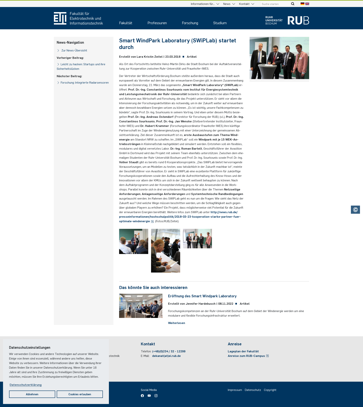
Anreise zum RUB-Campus (247, 355)
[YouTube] (149, 394)
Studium (220, 22)
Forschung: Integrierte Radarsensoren (85, 82)
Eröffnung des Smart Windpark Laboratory (202, 296)
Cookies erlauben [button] (79, 394)
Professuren (157, 22)
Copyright (270, 389)
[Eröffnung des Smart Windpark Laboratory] (140, 305)
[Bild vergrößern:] (133, 241)
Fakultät (125, 22)
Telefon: (146, 351)
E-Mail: (145, 355)
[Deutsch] (302, 3)
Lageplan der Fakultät (243, 351)
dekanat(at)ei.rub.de (166, 355)
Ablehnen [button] (32, 394)
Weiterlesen (176, 323)
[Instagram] (155, 394)
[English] (307, 3)
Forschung (190, 22)
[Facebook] (143, 394)
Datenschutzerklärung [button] (26, 384)
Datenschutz (253, 389)
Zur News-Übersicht (74, 50)
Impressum (235, 389)
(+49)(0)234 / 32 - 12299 (168, 351)
